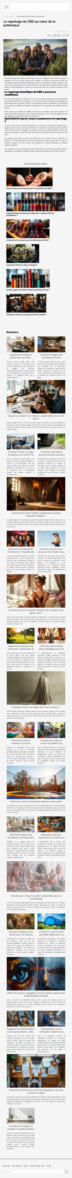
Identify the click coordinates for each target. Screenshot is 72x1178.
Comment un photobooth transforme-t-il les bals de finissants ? (21, 552)
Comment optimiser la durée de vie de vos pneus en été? (51, 455)
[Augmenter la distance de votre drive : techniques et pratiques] (20, 635)
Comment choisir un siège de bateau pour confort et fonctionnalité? (21, 455)
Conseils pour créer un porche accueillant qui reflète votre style (51, 743)
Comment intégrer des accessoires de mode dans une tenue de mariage (21, 837)
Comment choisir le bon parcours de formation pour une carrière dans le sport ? (51, 552)
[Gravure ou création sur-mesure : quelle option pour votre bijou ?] (36, 396)
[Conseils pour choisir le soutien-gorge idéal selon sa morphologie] (36, 876)
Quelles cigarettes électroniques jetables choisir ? (28, 290)
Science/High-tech (37, 1166)
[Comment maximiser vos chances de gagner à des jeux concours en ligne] (36, 1071)
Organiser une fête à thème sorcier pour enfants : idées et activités (20, 1032)
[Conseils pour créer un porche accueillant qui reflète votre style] (51, 730)
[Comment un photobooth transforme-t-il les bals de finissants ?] (20, 538)
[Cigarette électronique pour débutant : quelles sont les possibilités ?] (35, 201)
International (16, 1166)
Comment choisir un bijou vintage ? (21, 265)
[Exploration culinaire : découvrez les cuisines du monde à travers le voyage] (51, 824)
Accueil (5, 16)
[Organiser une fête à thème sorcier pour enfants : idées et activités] (20, 1018)
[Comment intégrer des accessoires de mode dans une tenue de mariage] (20, 824)
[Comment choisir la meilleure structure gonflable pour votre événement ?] (20, 730)
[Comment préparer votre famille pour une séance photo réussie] (20, 921)
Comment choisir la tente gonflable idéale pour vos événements (51, 935)
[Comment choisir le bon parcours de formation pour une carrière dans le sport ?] (51, 538)
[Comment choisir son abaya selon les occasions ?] (36, 688)
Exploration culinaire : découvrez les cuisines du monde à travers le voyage (51, 837)
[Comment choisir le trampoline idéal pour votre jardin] (36, 782)
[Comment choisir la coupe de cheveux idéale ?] (26, 303)
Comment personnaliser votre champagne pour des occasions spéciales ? (51, 649)
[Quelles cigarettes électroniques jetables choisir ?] (28, 278)
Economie (6, 1166)
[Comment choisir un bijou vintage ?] (22, 253)
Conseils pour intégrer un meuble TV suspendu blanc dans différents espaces (20, 1129)
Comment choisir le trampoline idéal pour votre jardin (36, 801)
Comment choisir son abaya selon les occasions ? (36, 707)
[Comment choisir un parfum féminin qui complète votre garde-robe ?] (36, 591)
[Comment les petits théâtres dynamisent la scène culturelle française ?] (36, 493)
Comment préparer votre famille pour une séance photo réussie (21, 935)
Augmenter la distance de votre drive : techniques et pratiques (21, 649)
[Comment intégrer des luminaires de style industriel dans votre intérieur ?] (51, 344)
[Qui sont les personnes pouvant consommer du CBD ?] (29, 177)
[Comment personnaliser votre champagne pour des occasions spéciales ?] (51, 635)
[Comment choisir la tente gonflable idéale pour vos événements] (51, 921)
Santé (25, 1166)
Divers (12, 16)
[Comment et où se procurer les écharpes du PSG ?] (28, 228)
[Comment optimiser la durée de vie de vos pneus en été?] (51, 441)
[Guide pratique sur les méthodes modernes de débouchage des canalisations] (51, 1018)
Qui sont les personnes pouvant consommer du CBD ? (29, 188)
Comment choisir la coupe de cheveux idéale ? (26, 315)
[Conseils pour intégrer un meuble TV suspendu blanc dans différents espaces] (20, 1115)
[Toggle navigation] (6, 7)
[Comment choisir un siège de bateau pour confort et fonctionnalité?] (20, 441)
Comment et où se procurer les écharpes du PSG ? (28, 240)
